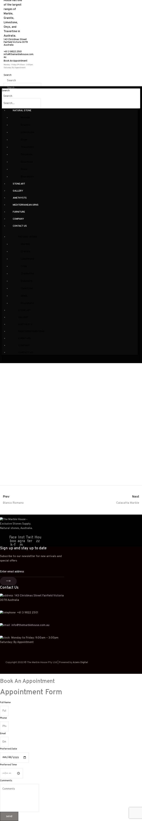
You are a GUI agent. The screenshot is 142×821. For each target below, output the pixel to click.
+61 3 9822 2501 (13, 51)
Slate (24, 169)
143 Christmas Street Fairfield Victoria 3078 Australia (16, 42)
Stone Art (19, 183)
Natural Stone (22, 110)
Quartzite (27, 161)
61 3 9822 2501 (28, 613)
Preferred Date (8, 748)
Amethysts (20, 198)
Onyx (24, 139)
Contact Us (20, 226)
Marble (25, 117)
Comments (6, 780)
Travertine (27, 147)
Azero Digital (80, 662)
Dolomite (26, 154)
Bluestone (27, 176)
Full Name (5, 702)
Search (7, 75)
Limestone (27, 132)
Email (3, 733)
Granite (26, 125)
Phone (3, 718)
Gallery (18, 191)
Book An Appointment (15, 60)
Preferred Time (8, 764)
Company (18, 219)
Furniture (19, 212)
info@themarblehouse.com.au (19, 56)
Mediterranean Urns (25, 205)
